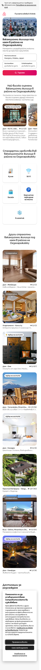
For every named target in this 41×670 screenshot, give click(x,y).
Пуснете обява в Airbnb (25, 14)
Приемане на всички (19, 642)
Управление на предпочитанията (19, 655)
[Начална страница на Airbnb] (4, 13)
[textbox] (11, 66)
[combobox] (19, 58)
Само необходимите (20, 648)
